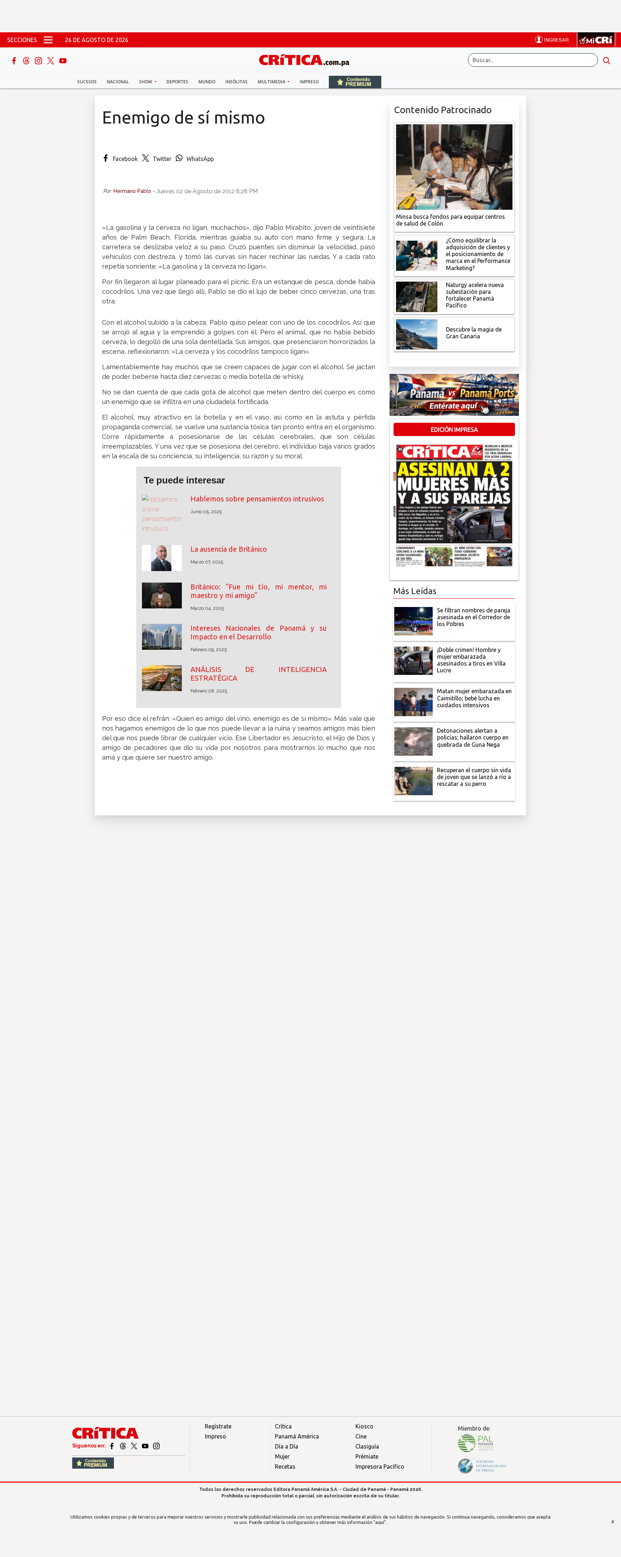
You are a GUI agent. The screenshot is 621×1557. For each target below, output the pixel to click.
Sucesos (87, 82)
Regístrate (218, 1426)
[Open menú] (48, 39)
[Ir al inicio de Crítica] (307, 59)
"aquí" (379, 1522)
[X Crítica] (51, 60)
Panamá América (297, 1436)
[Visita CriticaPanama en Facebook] (112, 1446)
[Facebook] (15, 60)
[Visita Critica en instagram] (156, 1446)
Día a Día (286, 1446)
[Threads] (27, 60)
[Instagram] (39, 60)
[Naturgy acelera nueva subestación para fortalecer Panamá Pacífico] (416, 296)
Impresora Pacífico (379, 1466)
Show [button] (146, 82)
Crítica (283, 1426)
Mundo (206, 82)
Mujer (282, 1456)
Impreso (309, 82)
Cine (361, 1436)
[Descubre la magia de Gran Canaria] (416, 333)
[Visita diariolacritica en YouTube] (146, 1446)
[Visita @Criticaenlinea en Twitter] (123, 1446)
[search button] (606, 60)
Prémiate (366, 1456)
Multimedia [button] (272, 82)
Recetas (285, 1466)
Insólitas (236, 82)
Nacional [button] (118, 82)
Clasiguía (367, 1446)
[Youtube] (63, 60)
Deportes (177, 82)
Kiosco (364, 1426)
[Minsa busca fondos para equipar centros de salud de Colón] (454, 166)
